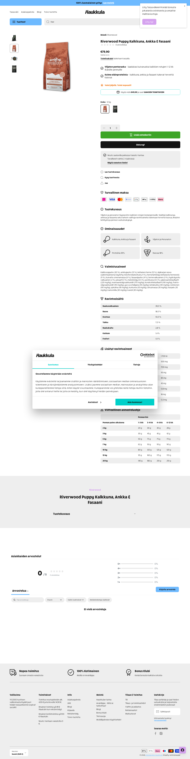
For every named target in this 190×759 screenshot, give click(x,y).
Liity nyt (149, 21)
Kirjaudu (71, 710)
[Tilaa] (176, 711)
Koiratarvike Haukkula (154, 755)
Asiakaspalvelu (74, 699)
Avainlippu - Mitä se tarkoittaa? (104, 704)
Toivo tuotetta (73, 717)
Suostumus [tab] (53, 364)
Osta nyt (140, 144)
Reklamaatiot (131, 710)
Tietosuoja (101, 716)
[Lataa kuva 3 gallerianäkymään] (14, 58)
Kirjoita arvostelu (167, 589)
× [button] (184, 6)
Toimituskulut (107, 58)
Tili (126, 699)
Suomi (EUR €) (17, 754)
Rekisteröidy (72, 713)
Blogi (69, 706)
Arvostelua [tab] (20, 590)
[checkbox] (100, 599)
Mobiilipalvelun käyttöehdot (108, 719)
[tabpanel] (95, 618)
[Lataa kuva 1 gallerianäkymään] (14, 38)
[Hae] (46, 21)
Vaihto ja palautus (133, 706)
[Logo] (95, 12)
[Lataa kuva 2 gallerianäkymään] (14, 48)
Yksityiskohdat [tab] (95, 364)
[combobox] (112, 21)
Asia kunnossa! (135, 402)
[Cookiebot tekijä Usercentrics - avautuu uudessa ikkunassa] (142, 355)
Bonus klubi (101, 712)
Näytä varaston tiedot (118, 162)
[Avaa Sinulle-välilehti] (182, 750)
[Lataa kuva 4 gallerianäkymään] (14, 68)
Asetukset (93, 402)
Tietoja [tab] (136, 364)
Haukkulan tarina (103, 699)
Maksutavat (130, 713)
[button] (104, 183)
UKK (69, 703)
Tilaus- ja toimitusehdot (135, 703)
